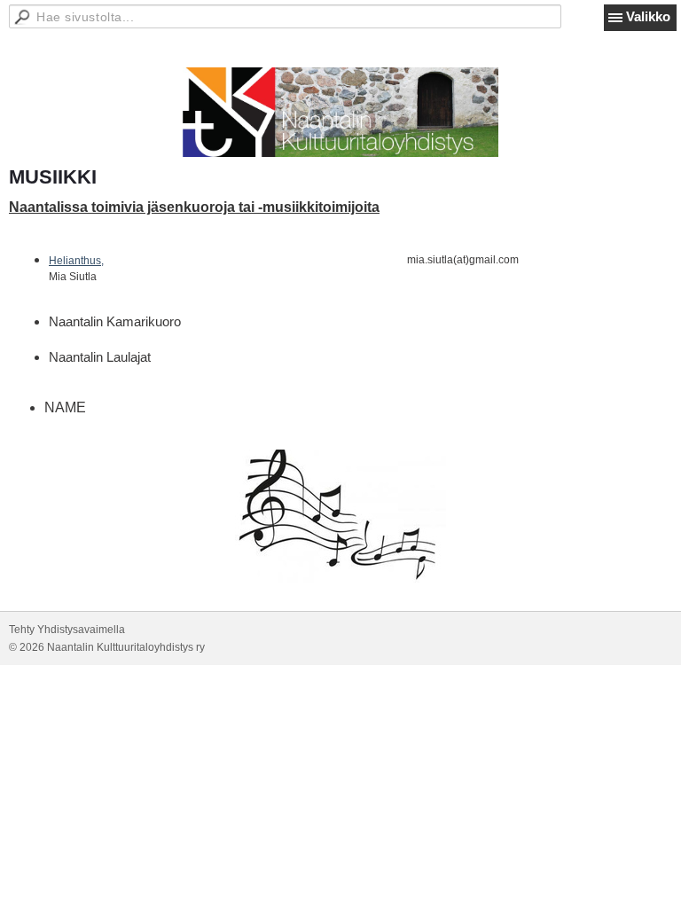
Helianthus (75, 260)
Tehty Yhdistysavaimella (67, 629)
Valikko (648, 16)
